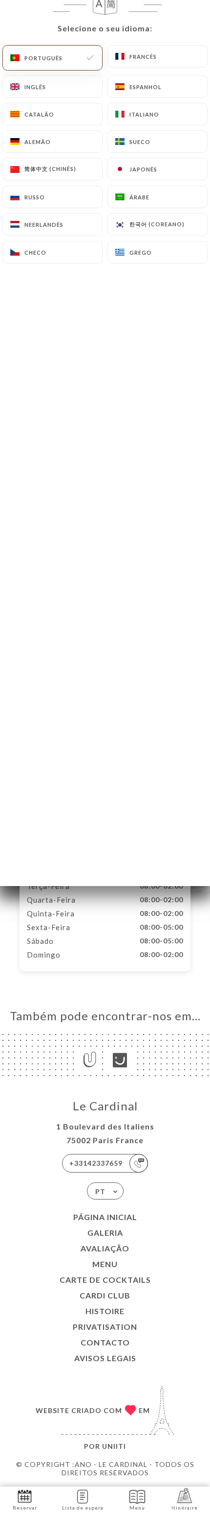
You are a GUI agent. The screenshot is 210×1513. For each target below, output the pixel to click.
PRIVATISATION (105, 1326)
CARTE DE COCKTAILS (105, 1279)
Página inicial (105, 1217)
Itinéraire (184, 1508)
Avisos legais (105, 1358)
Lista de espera (83, 1508)
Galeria (105, 1232)
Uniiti (114, 1446)
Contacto (105, 1342)
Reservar (25, 1508)
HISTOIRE (105, 1311)
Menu (105, 1264)
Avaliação (105, 1248)
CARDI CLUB (105, 1295)
